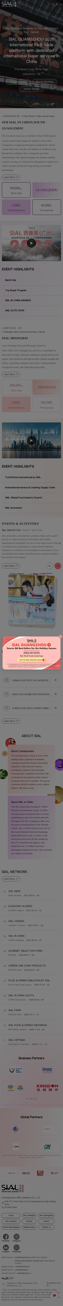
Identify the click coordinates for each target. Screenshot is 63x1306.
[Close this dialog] (60, 636)
